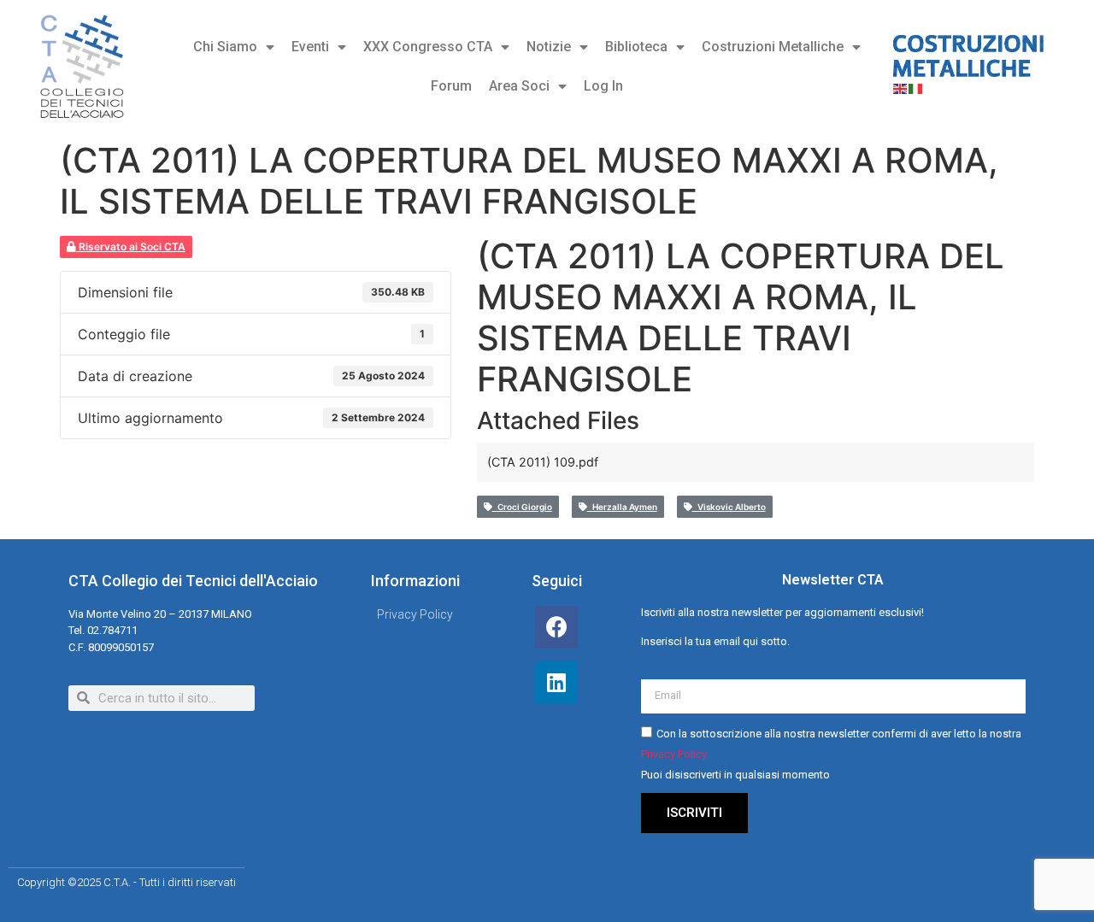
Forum (451, 86)
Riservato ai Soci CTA (130, 246)
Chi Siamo (225, 46)
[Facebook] (556, 627)
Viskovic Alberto (729, 507)
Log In (603, 86)
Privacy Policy (674, 754)
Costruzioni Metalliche (773, 46)
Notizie (548, 46)
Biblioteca (636, 46)
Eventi (310, 46)
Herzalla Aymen (622, 507)
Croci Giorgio (522, 507)
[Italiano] (916, 87)
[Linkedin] (556, 682)
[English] (901, 87)
